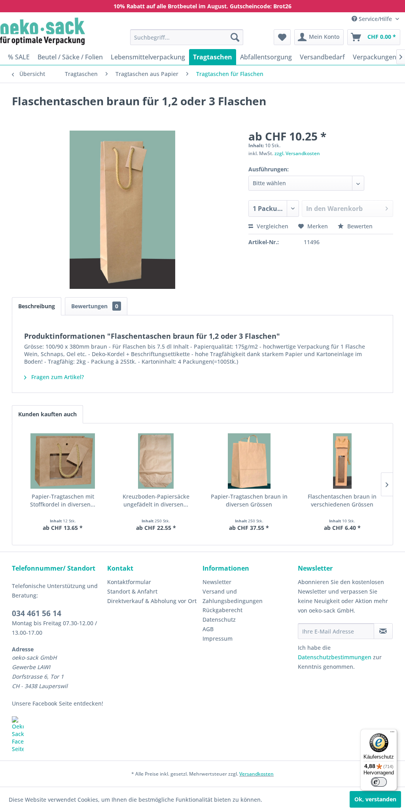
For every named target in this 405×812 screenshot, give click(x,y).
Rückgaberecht (222, 610)
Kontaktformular (129, 582)
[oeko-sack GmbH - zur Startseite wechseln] (42, 31)
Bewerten (359, 226)
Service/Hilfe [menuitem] (375, 19)
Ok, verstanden (375, 799)
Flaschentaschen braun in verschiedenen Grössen (342, 500)
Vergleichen (271, 226)
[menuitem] (187, 37)
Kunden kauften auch (47, 414)
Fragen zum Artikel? (57, 377)
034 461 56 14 (36, 613)
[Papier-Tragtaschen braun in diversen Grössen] (249, 461)
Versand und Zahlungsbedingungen (232, 596)
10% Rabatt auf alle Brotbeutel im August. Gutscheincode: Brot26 (202, 6)
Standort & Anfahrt (132, 591)
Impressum (217, 638)
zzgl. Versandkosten (297, 153)
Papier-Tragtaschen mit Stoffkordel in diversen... (62, 500)
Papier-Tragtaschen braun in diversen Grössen (249, 500)
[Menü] (392, 733)
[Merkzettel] (282, 37)
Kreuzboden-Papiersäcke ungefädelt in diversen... (156, 500)
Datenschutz (219, 619)
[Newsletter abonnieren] (383, 631)
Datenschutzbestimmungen (334, 657)
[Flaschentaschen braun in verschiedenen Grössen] (342, 461)
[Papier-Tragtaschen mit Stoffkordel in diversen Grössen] (63, 461)
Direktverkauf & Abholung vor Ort (152, 601)
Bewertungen (94, 306)
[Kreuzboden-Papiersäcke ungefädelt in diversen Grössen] (156, 461)
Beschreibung (36, 306)
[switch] (379, 782)
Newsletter (216, 582)
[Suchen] (235, 37)
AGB (208, 629)
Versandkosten (256, 773)
